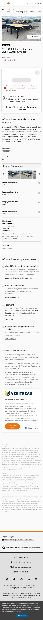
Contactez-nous (34, 547)
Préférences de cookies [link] (21, 589)
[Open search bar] (27, 3)
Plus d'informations (12, 297)
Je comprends (22, 615)
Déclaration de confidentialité (13, 585)
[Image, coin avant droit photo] (39, 212)
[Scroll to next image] (39, 173)
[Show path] (9, 9)
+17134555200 (10, 339)
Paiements (9, 319)
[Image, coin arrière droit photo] (39, 203)
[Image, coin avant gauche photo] (39, 183)
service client (11, 90)
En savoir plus (33, 428)
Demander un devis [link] (12, 426)
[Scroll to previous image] (3, 173)
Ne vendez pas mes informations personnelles (21, 587)
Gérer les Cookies (15, 609)
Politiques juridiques (31, 585)
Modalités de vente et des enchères (18, 278)
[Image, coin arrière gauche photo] (39, 193)
